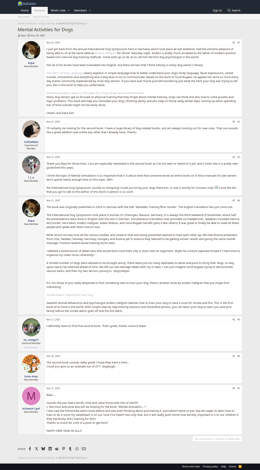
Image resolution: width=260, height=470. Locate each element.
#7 (238, 388)
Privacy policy (210, 466)
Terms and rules (191, 466)
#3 (238, 157)
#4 (238, 200)
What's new (58, 10)
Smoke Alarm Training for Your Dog (69, 295)
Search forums (41, 16)
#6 (238, 356)
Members (80, 10)
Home (25, 10)
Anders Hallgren (105, 53)
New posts (24, 16)
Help (223, 466)
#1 (238, 42)
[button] (68, 10)
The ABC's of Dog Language (64, 73)
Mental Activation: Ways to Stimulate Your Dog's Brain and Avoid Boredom (95, 93)
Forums (39, 10)
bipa (23, 35)
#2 (238, 121)
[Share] (233, 43)
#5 (238, 319)
